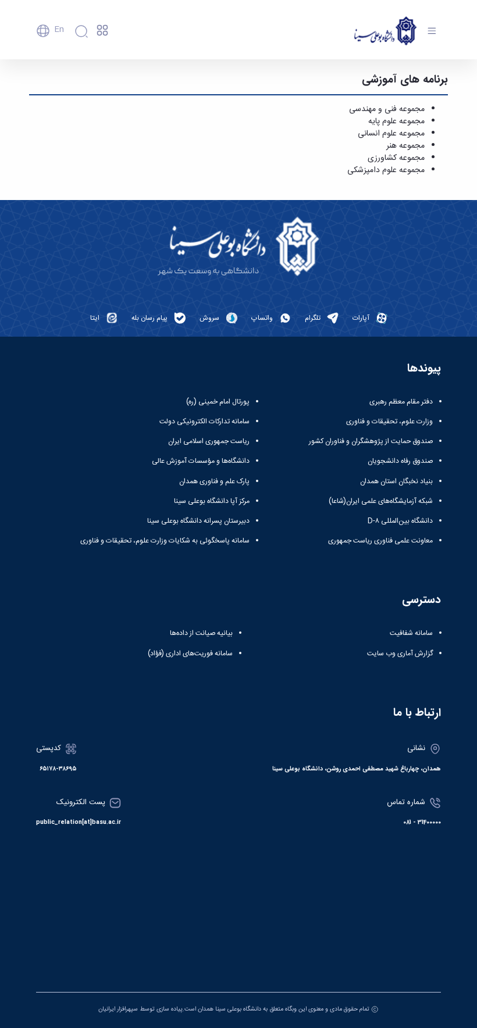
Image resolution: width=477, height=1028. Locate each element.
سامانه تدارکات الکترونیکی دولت (204, 421)
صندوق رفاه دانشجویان (400, 461)
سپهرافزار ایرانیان (118, 1009)
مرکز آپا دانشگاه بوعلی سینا (212, 501)
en (59, 30)
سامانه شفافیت (411, 633)
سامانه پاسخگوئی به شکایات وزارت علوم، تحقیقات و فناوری (165, 541)
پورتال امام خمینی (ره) (218, 402)
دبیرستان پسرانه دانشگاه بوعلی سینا (198, 521)
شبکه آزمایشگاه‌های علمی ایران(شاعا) (381, 501)
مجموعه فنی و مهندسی (387, 109)
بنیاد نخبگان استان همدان (396, 481)
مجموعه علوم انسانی (391, 134)
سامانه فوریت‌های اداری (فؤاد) (190, 653)
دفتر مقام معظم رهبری (401, 402)
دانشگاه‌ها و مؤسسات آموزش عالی (201, 461)
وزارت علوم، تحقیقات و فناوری (389, 421)
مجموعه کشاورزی (396, 158)
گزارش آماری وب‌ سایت (400, 653)
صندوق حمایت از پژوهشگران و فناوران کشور (371, 441)
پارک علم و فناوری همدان (214, 481)
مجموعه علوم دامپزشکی (386, 170)
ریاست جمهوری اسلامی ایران (209, 441)
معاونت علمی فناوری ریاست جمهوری (380, 541)
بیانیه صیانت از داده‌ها (201, 633)
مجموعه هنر (405, 146)
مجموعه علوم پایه (396, 121)
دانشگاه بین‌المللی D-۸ (400, 521)
